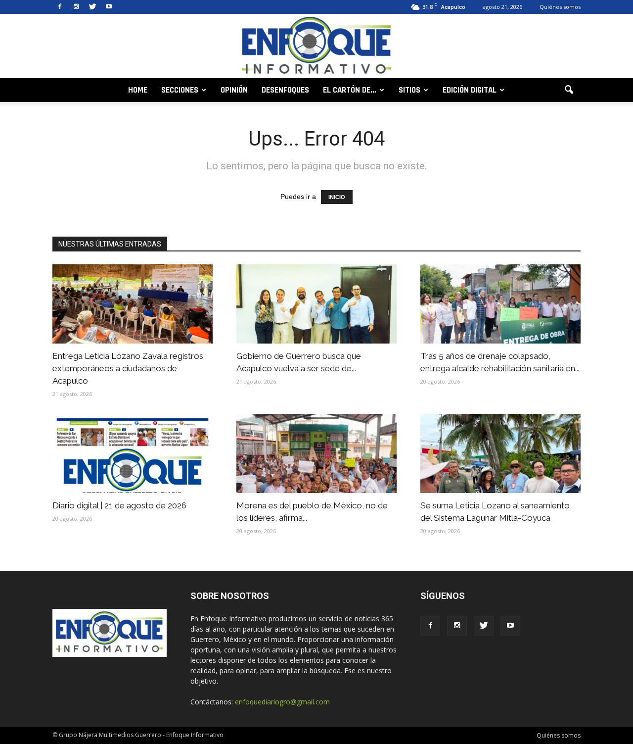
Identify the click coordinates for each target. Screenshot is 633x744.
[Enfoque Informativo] (316, 47)
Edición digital (470, 90)
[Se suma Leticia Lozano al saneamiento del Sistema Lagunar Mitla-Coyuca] (500, 453)
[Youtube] (108, 7)
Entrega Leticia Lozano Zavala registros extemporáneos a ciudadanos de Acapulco (127, 368)
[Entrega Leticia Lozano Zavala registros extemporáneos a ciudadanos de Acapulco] (132, 304)
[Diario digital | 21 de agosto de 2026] (132, 453)
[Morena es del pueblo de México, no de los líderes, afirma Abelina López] (316, 453)
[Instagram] (76, 7)
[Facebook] (59, 7)
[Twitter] (92, 7)
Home (137, 90)
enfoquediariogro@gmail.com (282, 701)
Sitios (409, 90)
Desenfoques (285, 90)
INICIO (336, 197)
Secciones (179, 90)
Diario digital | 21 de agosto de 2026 (119, 505)
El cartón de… (349, 90)
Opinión (234, 90)
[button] (569, 90)
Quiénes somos (560, 6)
